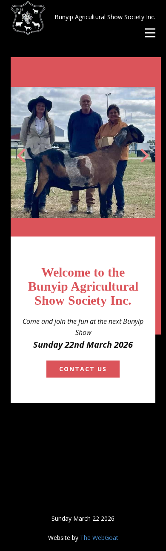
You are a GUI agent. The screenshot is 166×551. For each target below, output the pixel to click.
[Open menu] (150, 33)
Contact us (83, 369)
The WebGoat (99, 538)
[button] (21, 155)
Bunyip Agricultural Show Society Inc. (104, 17)
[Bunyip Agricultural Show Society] (28, 18)
